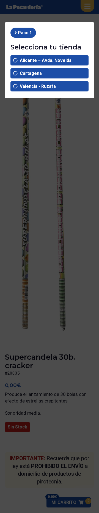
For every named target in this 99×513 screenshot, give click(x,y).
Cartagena (30, 73)
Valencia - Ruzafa (37, 86)
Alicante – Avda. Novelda (45, 60)
